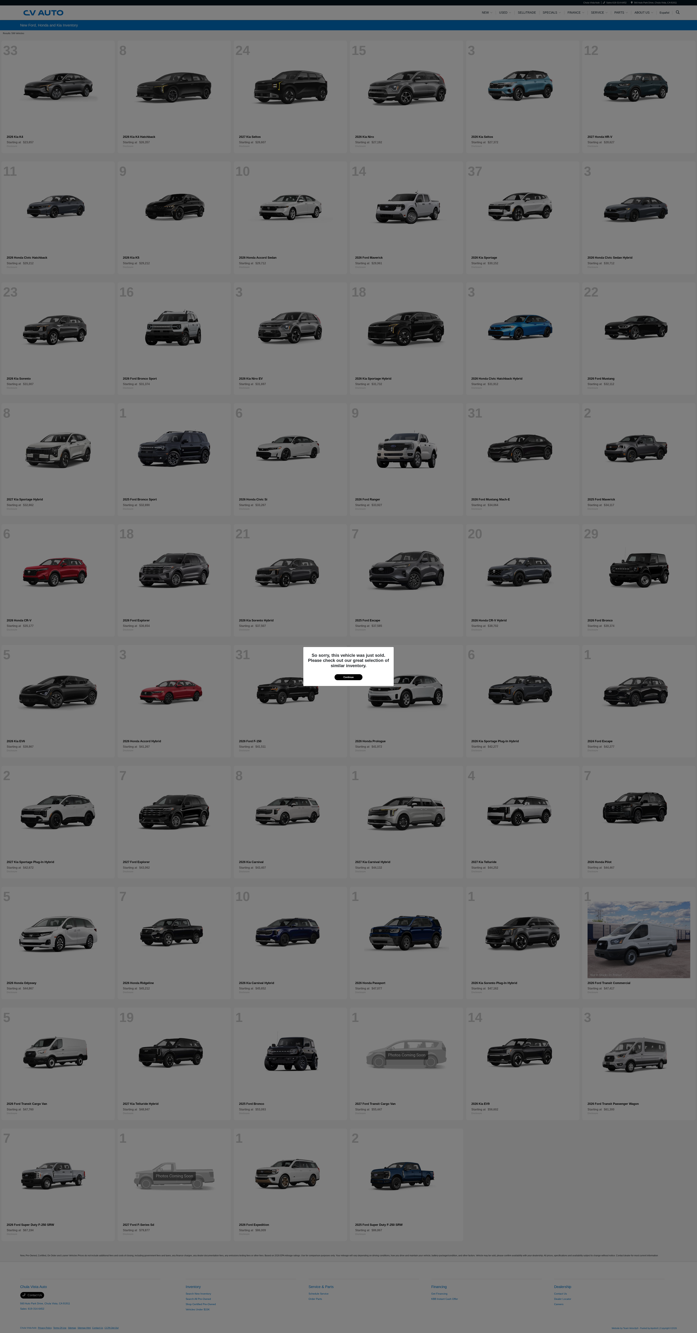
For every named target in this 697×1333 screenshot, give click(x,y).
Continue (348, 677)
